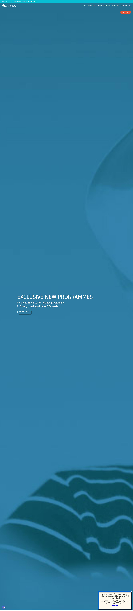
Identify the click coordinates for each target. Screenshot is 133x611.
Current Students (15, 1)
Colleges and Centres (103, 5)
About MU (124, 5)
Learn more (24, 312)
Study (84, 5)
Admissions (91, 5)
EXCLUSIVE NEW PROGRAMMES (55, 297)
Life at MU (115, 5)
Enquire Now (125, 12)
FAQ (129, 5)
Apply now (5, 1)
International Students (29, 1)
